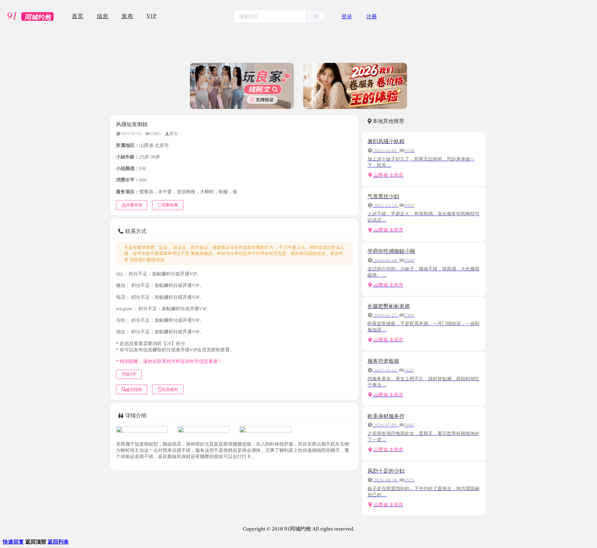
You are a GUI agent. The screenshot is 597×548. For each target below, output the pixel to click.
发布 (128, 16)
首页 (78, 16)
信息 (103, 16)
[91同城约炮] (31, 16)
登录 (346, 17)
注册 (371, 17)
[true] (315, 16)
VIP (151, 16)
